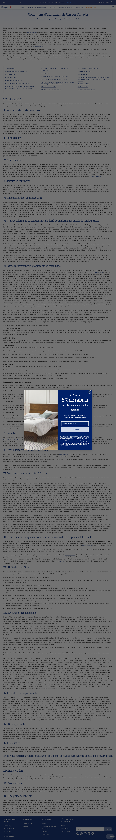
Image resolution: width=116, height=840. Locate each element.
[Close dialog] (89, 391)
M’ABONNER (75, 430)
